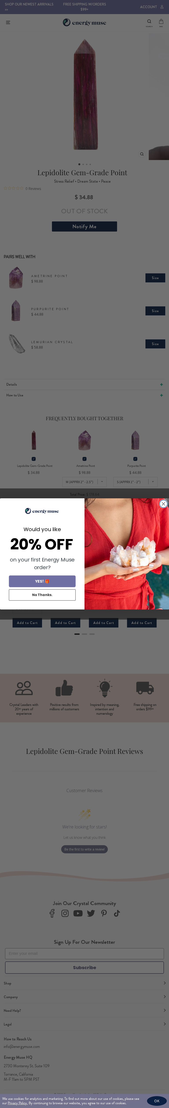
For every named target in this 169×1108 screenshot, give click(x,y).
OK (157, 1100)
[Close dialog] (163, 504)
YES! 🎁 (42, 581)
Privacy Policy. (18, 1103)
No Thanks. (42, 595)
